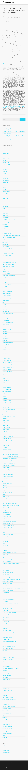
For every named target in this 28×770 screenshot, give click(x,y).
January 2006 (6, 198)
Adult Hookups (6, 222)
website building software (9, 706)
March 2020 (5, 178)
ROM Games (5, 610)
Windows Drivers (7, 708)
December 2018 (6, 196)
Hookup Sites (6, 429)
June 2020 (5, 171)
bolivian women (6, 271)
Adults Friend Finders (8, 231)
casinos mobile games (8, 298)
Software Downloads (7, 655)
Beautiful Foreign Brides (8, 253)
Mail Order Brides (7, 519)
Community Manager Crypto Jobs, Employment (14, 131)
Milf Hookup (5, 541)
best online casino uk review (9, 262)
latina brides (6, 496)
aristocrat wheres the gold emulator (11, 235)
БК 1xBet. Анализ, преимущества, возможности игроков (13, 139)
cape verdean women (8, 291)
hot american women (8, 436)
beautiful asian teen (7, 251)
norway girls (5, 565)
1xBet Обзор (5, 213)
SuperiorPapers (6, 664)
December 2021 (6, 158)
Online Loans (6, 574)
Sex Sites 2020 (6, 644)
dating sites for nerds (8, 342)
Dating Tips (5, 347)
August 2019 (5, 193)
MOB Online (5, 545)
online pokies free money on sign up (11, 579)
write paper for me (7, 733)
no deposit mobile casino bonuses (11, 563)
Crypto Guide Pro (7, 133)
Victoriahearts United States (9, 699)
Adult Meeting (6, 224)
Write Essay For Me (7, 726)
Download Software (7, 356)
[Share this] (4, 21)
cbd (3, 302)
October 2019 (6, 189)
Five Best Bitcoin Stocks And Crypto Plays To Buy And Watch (13, 136)
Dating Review (6, 338)
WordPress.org (6, 752)
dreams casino (6, 358)
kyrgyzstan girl (6, 490)
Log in (4, 745)
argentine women (7, 233)
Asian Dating (6, 246)
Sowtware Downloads (8, 659)
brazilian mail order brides (9, 275)
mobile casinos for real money (10, 552)
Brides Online (6, 280)
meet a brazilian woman (8, 534)
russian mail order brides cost (10, 635)
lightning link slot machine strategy (11, 505)
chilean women (6, 311)
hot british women (7, 438)
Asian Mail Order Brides (8, 248)
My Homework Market (8, 557)
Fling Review (5, 398)
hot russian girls (6, 452)
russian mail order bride (8, 632)
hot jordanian (6, 445)
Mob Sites (5, 548)
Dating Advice (6, 331)
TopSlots (5, 670)
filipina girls (5, 382)
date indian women (7, 327)
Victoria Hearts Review (8, 697)
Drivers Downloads (7, 362)
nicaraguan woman (7, 561)
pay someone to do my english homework (12, 588)
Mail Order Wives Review (9, 528)
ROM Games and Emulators (9, 612)
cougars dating (6, 315)
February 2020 (6, 180)
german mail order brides (9, 416)
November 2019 (6, 187)
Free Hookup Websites (8, 403)
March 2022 (5, 156)
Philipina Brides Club (8, 590)
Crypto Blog (5, 318)
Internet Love (6, 472)
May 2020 (5, 173)
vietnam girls (6, 702)
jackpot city (5, 478)
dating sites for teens (8, 344)
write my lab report (7, 728)
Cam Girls (5, 286)
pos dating (5, 601)
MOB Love (5, 543)
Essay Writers (6, 380)
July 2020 (5, 169)
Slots (4, 652)
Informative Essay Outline (9, 465)
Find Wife (5, 396)
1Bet (4, 208)
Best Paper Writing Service (9, 264)
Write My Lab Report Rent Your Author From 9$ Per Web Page (14, 128)
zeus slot (5, 737)
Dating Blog (5, 333)
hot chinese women (7, 443)
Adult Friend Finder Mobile (9, 219)
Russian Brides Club (7, 626)
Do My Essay (5, 353)
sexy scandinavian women (9, 646)
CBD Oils (5, 309)
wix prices (5, 717)
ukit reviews (5, 677)
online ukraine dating (8, 581)
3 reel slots (5, 215)
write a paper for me (7, 724)
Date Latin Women (7, 329)
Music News (5, 554)
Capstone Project (7, 293)
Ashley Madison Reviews (8, 240)
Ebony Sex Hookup (7, 369)
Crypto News (6, 320)
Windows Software (7, 713)
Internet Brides (6, 467)
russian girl (5, 628)
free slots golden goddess (9, 409)
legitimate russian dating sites (10, 503)
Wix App (4, 715)
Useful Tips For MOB (7, 690)
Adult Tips (5, 228)
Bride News (5, 278)
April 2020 (5, 176)
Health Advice (6, 418)
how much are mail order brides (10, 454)
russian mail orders (7, 637)
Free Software (6, 411)
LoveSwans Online (7, 512)
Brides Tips (5, 282)
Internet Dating (6, 469)
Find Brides (5, 394)
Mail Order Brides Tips (8, 523)
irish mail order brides (8, 476)
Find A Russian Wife (7, 387)
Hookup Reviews (6, 427)
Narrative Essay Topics (8, 559)
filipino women (6, 385)
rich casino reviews (7, 608)
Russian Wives (6, 639)
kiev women (5, 487)
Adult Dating (6, 217)
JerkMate (5, 481)
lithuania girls (6, 507)
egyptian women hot (7, 373)
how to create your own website (10, 456)
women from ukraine (8, 719)
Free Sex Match (6, 407)
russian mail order (7, 630)
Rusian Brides (6, 621)
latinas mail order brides (8, 501)
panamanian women (7, 583)
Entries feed (5, 748)
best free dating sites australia (10, 260)
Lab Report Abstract (7, 492)
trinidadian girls (6, 673)
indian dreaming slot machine (10, 463)
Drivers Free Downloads (8, 365)
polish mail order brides (8, 599)
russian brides (6, 623)
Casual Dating (6, 300)
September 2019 (6, 191)
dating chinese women (8, 336)
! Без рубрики (5, 206)
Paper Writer (6, 586)
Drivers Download (7, 360)
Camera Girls (6, 289)
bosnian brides (6, 273)
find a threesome (7, 389)
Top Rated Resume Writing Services (11, 668)
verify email (5, 695)
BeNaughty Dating (7, 255)
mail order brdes (7, 516)
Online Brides (6, 568)
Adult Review (6, 226)
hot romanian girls (7, 449)
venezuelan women (7, 693)
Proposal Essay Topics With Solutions (11, 606)
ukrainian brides (6, 679)
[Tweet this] (6, 21)
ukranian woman (7, 684)
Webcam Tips (6, 704)
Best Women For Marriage (9, 266)
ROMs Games (6, 617)
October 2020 (6, 162)
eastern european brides (9, 367)
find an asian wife (7, 391)
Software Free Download (8, 657)
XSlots (4, 735)
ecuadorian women (7, 371)
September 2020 (6, 164)
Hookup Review (6, 425)
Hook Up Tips (6, 420)
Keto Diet (5, 485)
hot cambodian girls (7, 440)
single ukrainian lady (8, 648)
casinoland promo (7, 295)
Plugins (4, 594)
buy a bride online (7, 284)
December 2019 (6, 185)
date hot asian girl (7, 324)
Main (4, 532)
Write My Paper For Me (8, 731)
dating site (5, 340)
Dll (3, 351)
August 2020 (5, 167)
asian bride (5, 244)
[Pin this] (9, 21)
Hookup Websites (7, 434)
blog (4, 269)
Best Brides (5, 257)
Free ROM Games (7, 405)
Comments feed (6, 750)
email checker (6, 376)
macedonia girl (6, 514)
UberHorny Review (7, 675)
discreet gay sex (6, 349)
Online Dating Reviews (8, 572)
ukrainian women (7, 682)
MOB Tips (5, 550)
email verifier (6, 378)
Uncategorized (6, 688)
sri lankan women (7, 661)
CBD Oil (4, 304)
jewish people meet (7, 483)
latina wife (5, 498)
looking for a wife (7, 510)
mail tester (5, 530)
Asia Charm (5, 242)
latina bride (5, 494)
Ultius (4, 686)
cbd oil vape (5, 307)
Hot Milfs (5, 447)
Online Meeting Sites (8, 577)
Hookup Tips (5, 432)
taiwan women (6, 666)
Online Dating (6, 570)
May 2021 (5, 160)
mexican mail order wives (9, 539)
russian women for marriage (9, 641)
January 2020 (6, 182)
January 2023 (6, 153)
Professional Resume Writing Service (11, 603)
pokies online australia (8, 597)
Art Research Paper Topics (9, 237)
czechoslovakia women (8, 322)
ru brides (5, 619)
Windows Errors (6, 711)
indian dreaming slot (8, 461)
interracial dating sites (8, 474)
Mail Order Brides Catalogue (9, 521)
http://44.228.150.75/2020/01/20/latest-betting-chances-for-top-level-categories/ (14, 107)
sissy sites (5, 650)
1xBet (4, 211)
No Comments (14, 17)
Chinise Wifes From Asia (8, 313)
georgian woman (7, 414)
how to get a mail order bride (10, 458)
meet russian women (8, 536)
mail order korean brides (9, 525)
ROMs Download (6, 615)
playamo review (6, 592)
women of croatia (7, 722)
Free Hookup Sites (7, 400)
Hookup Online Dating (8, 423)
